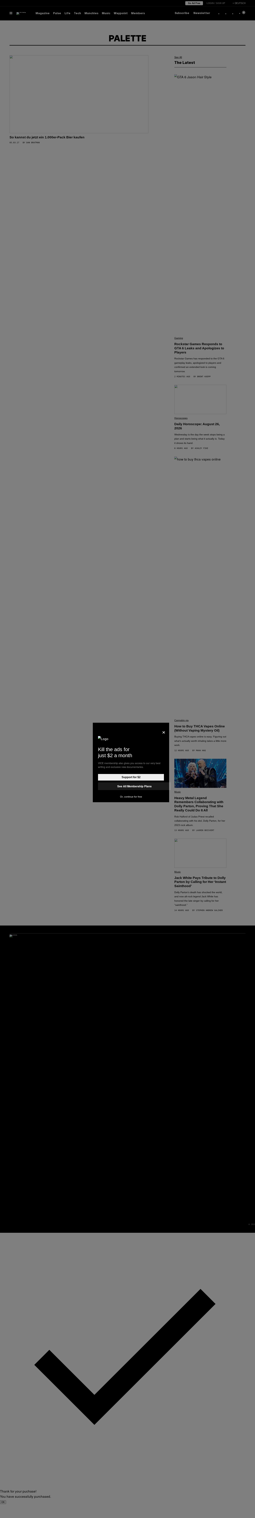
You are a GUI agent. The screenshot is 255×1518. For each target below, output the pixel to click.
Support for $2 (131, 777)
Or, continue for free (131, 796)
